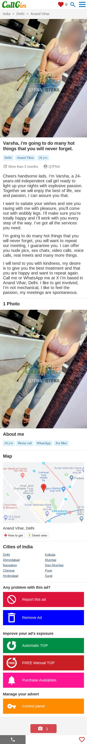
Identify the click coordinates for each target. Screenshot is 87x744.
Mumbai (50, 560)
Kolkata (50, 554)
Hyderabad (10, 575)
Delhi (6, 554)
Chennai (8, 570)
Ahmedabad (11, 560)
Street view (37, 535)
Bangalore (10, 565)
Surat (48, 575)
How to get (13, 535)
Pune (48, 570)
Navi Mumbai (54, 565)
